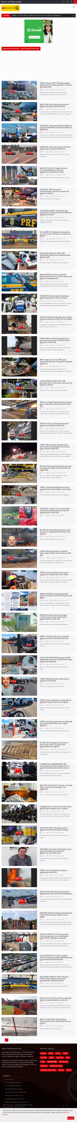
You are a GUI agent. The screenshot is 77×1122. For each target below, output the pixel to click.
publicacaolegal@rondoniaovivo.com (16, 1102)
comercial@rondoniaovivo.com (14, 1099)
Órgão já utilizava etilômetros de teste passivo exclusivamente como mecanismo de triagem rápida (54, 286)
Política (58, 1053)
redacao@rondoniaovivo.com (14, 1095)
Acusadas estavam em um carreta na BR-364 (54, 986)
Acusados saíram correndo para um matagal (54, 263)
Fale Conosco (9, 1079)
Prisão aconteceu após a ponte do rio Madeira (54, 495)
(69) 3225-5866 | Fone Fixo (13, 1082)
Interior (43, 664)
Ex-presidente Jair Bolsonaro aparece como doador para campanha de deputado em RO (46, 15)
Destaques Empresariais (48, 1070)
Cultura (51, 1057)
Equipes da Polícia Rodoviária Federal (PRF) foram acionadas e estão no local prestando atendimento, (55, 350)
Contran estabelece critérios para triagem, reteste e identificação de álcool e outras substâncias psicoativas (56, 305)
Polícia (43, 90)
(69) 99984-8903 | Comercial (13, 1089)
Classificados (63, 1062)
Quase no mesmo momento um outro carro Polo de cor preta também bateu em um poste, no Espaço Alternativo (56, 114)
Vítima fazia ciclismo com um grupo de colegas (54, 177)
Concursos (60, 1057)
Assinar (18, 2)
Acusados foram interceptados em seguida (53, 390)
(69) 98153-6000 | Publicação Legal (15, 1092)
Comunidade (44, 600)
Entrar (13, 2)
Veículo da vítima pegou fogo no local (51, 539)
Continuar (71, 1118)
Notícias (43, 1053)
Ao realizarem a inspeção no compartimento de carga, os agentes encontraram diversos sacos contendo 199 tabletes (54, 414)
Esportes (43, 1057)
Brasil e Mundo (45, 749)
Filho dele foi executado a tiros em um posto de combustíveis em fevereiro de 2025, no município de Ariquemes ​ (56, 433)
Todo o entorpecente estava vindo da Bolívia (53, 795)
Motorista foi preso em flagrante (50, 199)
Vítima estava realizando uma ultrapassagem (54, 624)
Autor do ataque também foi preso (50, 1029)
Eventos (61, 1070)
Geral (42, 132)
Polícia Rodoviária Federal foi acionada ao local (54, 731)
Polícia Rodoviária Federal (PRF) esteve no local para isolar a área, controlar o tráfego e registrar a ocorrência (56, 582)
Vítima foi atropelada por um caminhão (52, 686)
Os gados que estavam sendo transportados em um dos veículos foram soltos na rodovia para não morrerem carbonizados (56, 880)
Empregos (44, 1066)
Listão (43, 1062)
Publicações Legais (56, 1066)
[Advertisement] (38, 66)
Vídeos (69, 1070)
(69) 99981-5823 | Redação (13, 1086)
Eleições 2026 (52, 1062)
